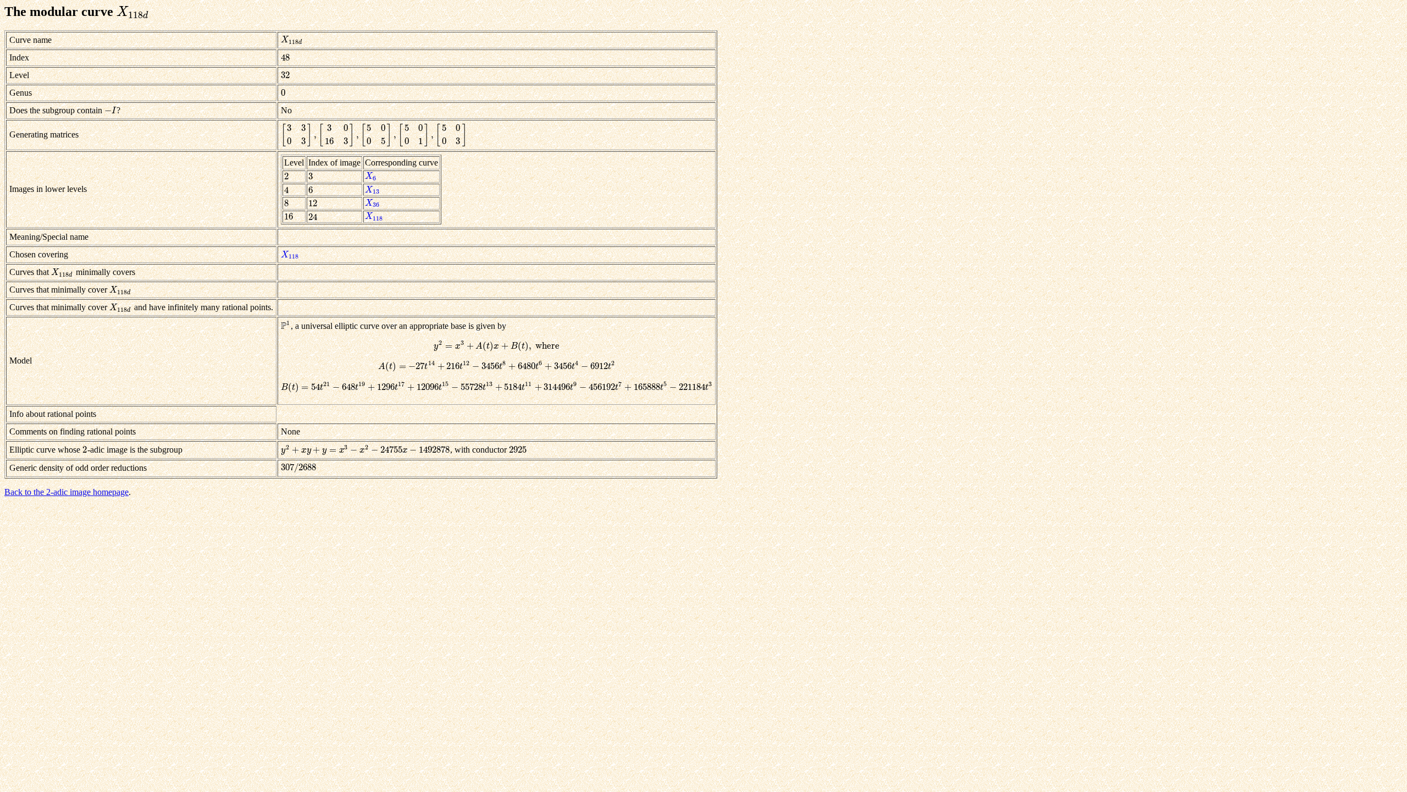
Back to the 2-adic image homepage (66, 492)
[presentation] (133, 11)
